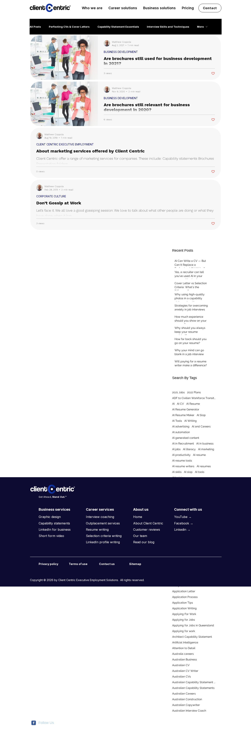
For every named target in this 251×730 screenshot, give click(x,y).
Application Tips (182, 602)
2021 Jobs (178, 392)
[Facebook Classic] (33, 723)
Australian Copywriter (186, 704)
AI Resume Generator (185, 409)
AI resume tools (182, 460)
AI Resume (193, 403)
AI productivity (181, 454)
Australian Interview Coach (189, 710)
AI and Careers (201, 426)
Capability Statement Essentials (118, 26)
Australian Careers (184, 693)
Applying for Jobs (183, 619)
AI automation (181, 432)
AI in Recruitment (183, 443)
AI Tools (177, 420)
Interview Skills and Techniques (168, 26)
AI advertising (180, 426)
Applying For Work (184, 614)
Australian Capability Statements (193, 687)
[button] (92, 8)
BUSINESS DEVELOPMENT (121, 52)
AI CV (180, 403)
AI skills (177, 471)
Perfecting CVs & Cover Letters (69, 26)
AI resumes (204, 466)
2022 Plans (194, 392)
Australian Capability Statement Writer (193, 682)
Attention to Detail (183, 648)
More (200, 26)
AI (173, 403)
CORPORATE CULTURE (51, 196)
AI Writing (190, 420)
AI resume (199, 454)
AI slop (188, 471)
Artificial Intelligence (185, 642)
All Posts (35, 26)
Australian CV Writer (185, 670)
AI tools (199, 471)
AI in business (205, 443)
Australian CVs (181, 676)
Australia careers (183, 653)
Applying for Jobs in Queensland (193, 625)
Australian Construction (187, 699)
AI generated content (185, 437)
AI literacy (189, 449)
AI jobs (176, 449)
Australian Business (184, 659)
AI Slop (201, 415)
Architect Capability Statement (192, 636)
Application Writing (184, 608)
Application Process (185, 597)
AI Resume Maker (183, 415)
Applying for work (183, 631)
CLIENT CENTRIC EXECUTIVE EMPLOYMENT (65, 144)
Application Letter (183, 591)
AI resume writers (183, 466)
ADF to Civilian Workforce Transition (193, 398)
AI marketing (206, 449)
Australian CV (181, 665)
